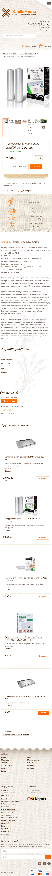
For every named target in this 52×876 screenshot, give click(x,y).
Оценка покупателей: (12, 406)
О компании (6, 790)
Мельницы (5, 760)
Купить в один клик (19, 166)
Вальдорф (31, 757)
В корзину (36, 166)
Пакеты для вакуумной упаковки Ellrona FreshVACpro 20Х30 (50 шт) (23, 638)
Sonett (3, 771)
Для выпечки (6, 765)
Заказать (43, 713)
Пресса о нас (6, 829)
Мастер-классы (33, 760)
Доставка (5, 834)
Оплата (4, 798)
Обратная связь (33, 790)
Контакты (5, 795)
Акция (3, 757)
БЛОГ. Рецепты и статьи (10, 801)
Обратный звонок (43, 21)
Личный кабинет (30, 46)
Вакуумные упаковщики (12, 734)
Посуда (4, 768)
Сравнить (9, 191)
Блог (3, 826)
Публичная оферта (8, 804)
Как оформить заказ (9, 818)
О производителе (30, 241)
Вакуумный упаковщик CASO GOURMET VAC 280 (25, 697)
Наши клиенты (7, 831)
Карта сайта (5, 823)
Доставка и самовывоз (10, 793)
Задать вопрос (25, 191)
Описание (6, 241)
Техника (26, 734)
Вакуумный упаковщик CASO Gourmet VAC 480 (24, 458)
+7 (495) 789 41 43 (37, 24)
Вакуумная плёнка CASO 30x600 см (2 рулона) (22, 520)
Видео (16, 241)
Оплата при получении (37, 202)
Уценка (30, 763)
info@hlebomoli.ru (34, 793)
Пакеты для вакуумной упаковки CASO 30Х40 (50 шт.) (26, 579)
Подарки (30, 768)
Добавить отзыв (9, 401)
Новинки (30, 765)
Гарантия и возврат (8, 820)
